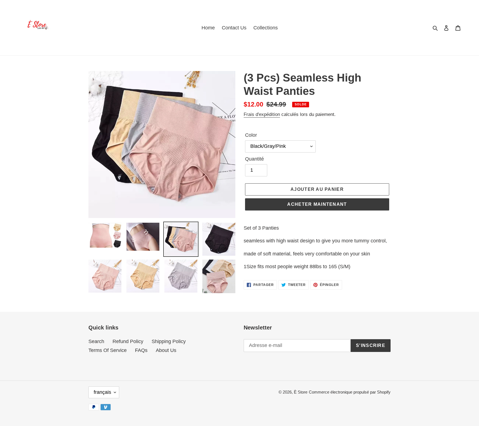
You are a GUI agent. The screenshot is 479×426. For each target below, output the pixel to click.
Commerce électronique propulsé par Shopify (350, 392)
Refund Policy (128, 341)
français (102, 392)
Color (251, 135)
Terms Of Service (107, 350)
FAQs (141, 350)
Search (96, 341)
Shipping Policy (169, 341)
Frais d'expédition (262, 114)
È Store (300, 392)
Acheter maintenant (317, 204)
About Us (166, 350)
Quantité (254, 159)
